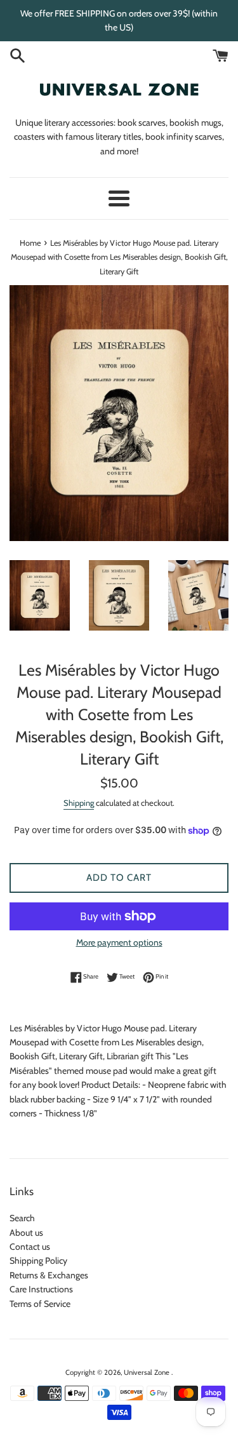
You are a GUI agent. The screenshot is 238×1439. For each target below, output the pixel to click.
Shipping (78, 803)
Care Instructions (41, 1289)
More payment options (119, 942)
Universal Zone (147, 1372)
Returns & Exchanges (49, 1275)
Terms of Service (40, 1303)
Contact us (30, 1246)
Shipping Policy (38, 1260)
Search (22, 1218)
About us (26, 1232)
